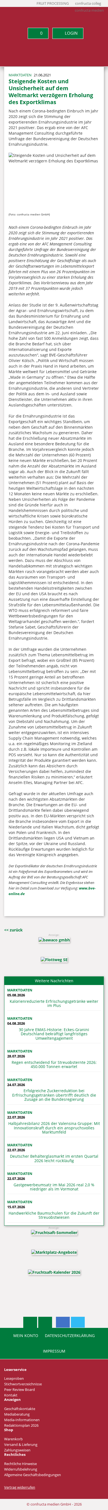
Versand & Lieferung (20, 1444)
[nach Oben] (30, 1322)
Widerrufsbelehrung (20, 1469)
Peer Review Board (19, 1389)
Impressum (54, 1351)
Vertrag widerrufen (19, 1487)
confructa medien (89, 10)
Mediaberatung (17, 1414)
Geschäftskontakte (19, 1408)
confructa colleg (88, 3)
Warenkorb (13, 1439)
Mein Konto (25, 1335)
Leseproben (14, 1378)
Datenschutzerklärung (70, 1335)
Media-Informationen (22, 1420)
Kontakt (10, 1395)
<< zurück (13, 930)
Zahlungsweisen (17, 1450)
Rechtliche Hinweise (20, 1463)
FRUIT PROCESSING (53, 3)
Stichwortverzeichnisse (23, 1384)
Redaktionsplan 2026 (21, 1425)
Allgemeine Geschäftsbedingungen (32, 1475)
